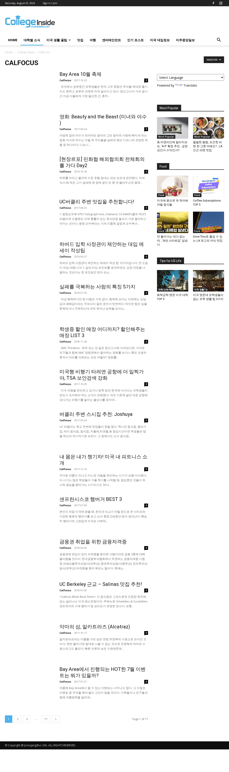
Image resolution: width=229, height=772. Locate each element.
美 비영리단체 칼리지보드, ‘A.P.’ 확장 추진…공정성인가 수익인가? (172, 146)
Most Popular (166, 136)
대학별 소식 (32, 40)
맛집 (80, 40)
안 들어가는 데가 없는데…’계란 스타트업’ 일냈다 (172, 240)
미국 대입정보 (160, 40)
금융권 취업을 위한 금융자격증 (93, 541)
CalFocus (65, 80)
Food (161, 195)
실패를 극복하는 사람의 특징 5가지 (97, 286)
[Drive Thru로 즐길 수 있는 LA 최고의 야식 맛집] (208, 222)
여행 (93, 40)
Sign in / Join (50, 3)
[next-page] (55, 719)
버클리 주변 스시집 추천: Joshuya (96, 414)
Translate (190, 85)
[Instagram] (220, 3)
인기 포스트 (135, 40)
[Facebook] (213, 3)
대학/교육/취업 (166, 289)
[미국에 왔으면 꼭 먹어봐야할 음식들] (172, 186)
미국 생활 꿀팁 (57, 40)
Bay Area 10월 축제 (80, 74)
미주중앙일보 (185, 40)
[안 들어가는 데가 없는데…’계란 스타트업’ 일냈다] (172, 222)
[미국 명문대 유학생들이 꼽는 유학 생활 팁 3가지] (208, 280)
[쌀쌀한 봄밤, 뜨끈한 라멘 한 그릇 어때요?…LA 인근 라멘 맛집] (208, 128)
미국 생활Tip (201, 289)
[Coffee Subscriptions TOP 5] (208, 186)
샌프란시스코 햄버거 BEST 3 (90, 499)
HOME (12, 40)
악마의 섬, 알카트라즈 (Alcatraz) (94, 627)
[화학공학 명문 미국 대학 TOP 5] (172, 280)
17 (45, 719)
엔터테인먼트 (111, 40)
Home (9, 52)
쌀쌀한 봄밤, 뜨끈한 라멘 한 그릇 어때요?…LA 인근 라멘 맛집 (208, 146)
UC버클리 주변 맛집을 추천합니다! (96, 201)
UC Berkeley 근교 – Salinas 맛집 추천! (100, 584)
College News (25, 52)
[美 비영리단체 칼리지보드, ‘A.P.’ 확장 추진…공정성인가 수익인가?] (172, 128)
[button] (218, 40)
